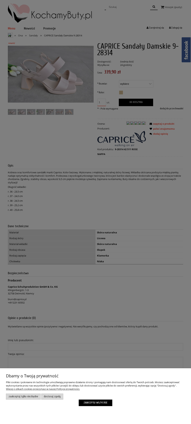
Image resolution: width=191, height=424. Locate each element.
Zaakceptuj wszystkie (95, 402)
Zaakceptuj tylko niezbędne (23, 396)
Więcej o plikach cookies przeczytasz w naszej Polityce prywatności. (43, 389)
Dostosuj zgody (52, 396)
